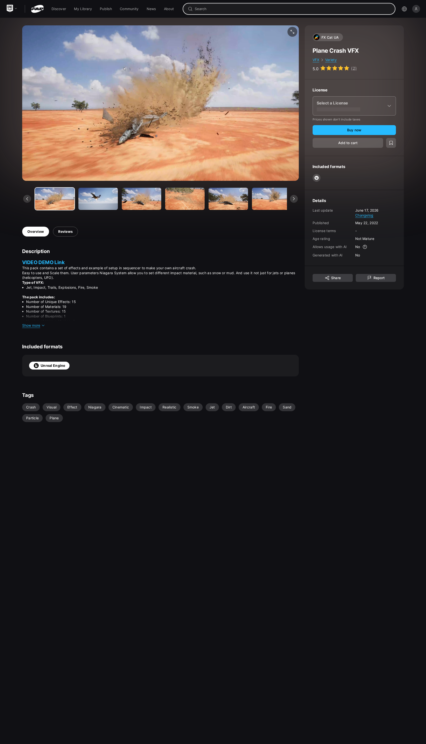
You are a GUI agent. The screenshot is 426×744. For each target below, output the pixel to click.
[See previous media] (27, 199)
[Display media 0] (54, 199)
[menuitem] (59, 9)
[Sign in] (416, 9)
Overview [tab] (35, 231)
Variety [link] (331, 60)
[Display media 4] (228, 199)
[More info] (365, 247)
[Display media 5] (271, 199)
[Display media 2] (141, 199)
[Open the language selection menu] (404, 9)
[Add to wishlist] (391, 143)
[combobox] (292, 8)
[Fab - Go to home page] (37, 9)
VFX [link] (316, 60)
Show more (31, 325)
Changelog (364, 215)
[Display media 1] (98, 199)
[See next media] (294, 199)
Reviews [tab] (65, 231)
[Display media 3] (185, 199)
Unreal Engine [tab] (53, 365)
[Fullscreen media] (292, 32)
